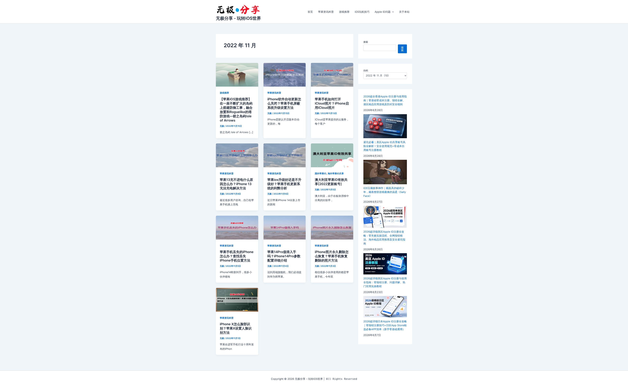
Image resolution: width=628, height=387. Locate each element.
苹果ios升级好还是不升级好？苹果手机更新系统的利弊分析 (284, 184)
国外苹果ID (320, 173)
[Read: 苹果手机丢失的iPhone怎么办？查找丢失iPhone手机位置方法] (237, 227)
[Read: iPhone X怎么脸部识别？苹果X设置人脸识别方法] (237, 299)
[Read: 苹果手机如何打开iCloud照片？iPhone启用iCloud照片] (332, 74)
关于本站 (404, 11)
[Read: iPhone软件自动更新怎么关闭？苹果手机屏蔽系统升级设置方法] (284, 74)
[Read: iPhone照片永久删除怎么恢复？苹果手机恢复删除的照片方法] (332, 227)
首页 (310, 11)
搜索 (365, 42)
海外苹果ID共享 (336, 173)
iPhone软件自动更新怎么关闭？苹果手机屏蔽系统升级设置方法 (284, 103)
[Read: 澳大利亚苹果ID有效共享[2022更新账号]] (332, 155)
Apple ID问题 (383, 11)
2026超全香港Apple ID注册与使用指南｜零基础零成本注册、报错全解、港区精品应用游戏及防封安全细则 (385, 100)
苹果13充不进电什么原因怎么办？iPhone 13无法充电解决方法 (236, 184)
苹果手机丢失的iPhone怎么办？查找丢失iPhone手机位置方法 (236, 256)
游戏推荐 (344, 11)
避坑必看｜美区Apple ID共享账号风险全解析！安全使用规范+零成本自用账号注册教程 (384, 146)
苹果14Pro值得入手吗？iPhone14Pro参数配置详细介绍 (283, 256)
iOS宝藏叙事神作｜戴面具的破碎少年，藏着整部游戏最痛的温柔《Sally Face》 (384, 192)
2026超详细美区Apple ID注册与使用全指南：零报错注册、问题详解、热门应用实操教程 (385, 282)
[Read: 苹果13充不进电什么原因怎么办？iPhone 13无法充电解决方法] (237, 155)
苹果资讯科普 (326, 11)
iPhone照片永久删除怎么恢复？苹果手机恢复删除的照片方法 (332, 256)
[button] (392, 11)
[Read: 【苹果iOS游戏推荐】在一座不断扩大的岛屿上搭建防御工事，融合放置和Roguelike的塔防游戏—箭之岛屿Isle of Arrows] (237, 74)
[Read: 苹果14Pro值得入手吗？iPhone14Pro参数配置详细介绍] (284, 227)
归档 (365, 70)
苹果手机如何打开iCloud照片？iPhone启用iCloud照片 (332, 103)
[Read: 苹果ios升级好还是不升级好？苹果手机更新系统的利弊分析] (284, 155)
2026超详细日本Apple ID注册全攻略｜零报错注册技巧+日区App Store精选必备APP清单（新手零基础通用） (385, 325)
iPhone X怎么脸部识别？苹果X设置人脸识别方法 (236, 328)
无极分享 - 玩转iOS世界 (238, 18)
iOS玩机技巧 (362, 11)
